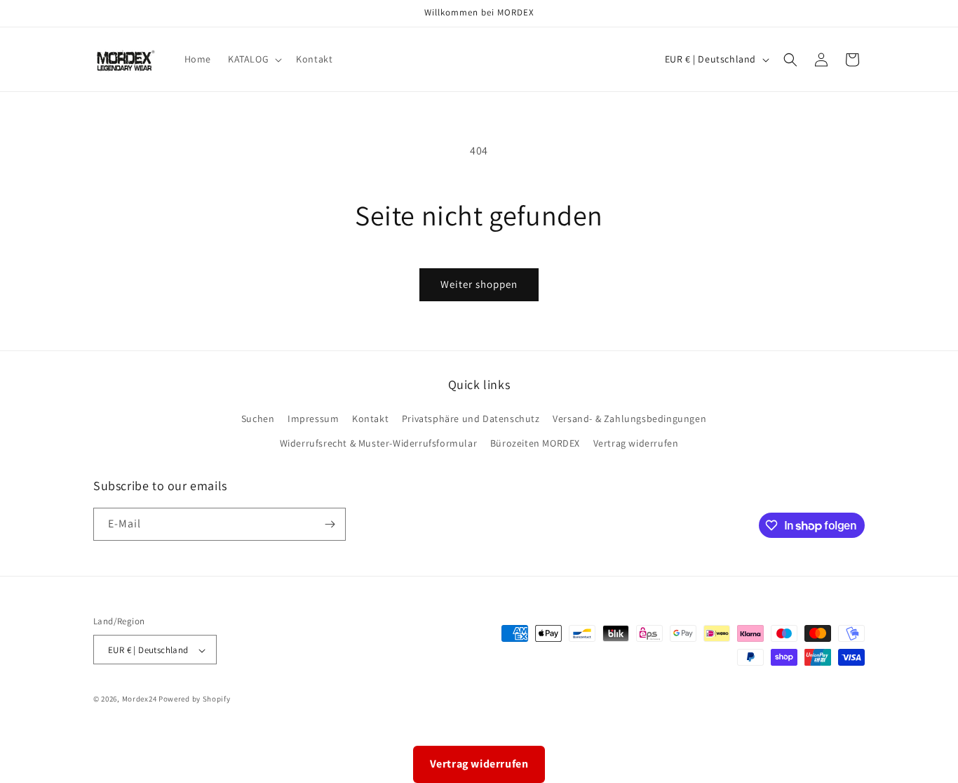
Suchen (258, 419)
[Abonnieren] (329, 524)
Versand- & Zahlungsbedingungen (629, 419)
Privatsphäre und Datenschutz (471, 419)
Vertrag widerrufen (636, 443)
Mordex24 (139, 699)
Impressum (313, 419)
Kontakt (370, 419)
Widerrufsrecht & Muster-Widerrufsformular (379, 443)
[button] (254, 59)
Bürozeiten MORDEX (535, 443)
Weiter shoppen (479, 284)
